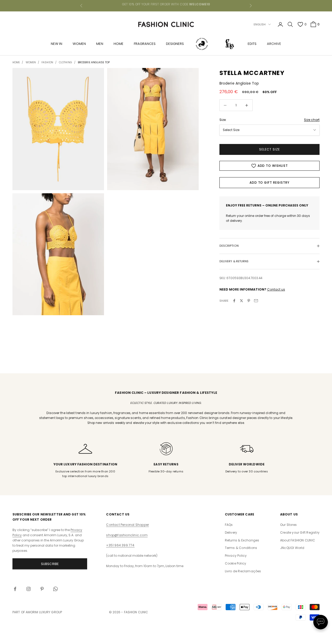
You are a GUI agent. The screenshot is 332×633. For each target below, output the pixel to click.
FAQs (229, 524)
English (260, 24)
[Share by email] (256, 301)
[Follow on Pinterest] (42, 588)
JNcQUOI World (292, 548)
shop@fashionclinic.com (126, 535)
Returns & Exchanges (242, 540)
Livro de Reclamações (243, 571)
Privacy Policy (236, 555)
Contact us (276, 289)
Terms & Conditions (241, 548)
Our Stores (288, 524)
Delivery (231, 532)
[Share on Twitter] (241, 301)
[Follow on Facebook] (15, 588)
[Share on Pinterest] (249, 301)
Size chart (312, 120)
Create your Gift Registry (300, 532)
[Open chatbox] (320, 622)
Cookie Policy (235, 563)
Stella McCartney (252, 73)
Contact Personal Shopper (127, 524)
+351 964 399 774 (120, 545)
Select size (269, 149)
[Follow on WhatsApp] (55, 588)
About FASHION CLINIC (297, 540)
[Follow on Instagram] (28, 588)
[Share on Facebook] (234, 301)
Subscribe (50, 564)
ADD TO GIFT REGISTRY (269, 182)
